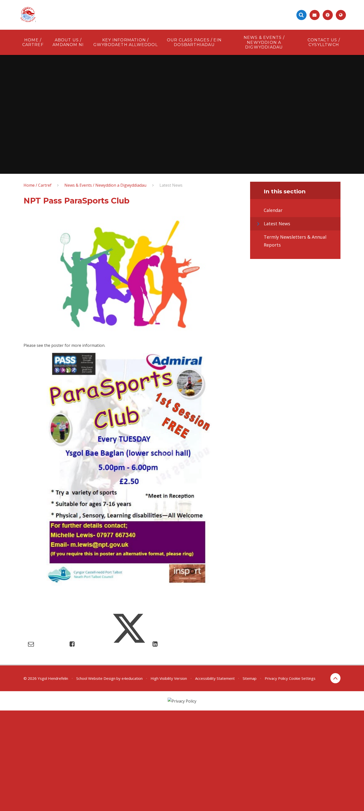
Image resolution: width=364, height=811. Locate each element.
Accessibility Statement (215, 678)
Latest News (170, 185)
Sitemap (250, 678)
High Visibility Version (169, 678)
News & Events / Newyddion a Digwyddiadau (105, 185)
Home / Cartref (38, 185)
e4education (132, 678)
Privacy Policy (276, 678)
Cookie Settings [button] (302, 678)
